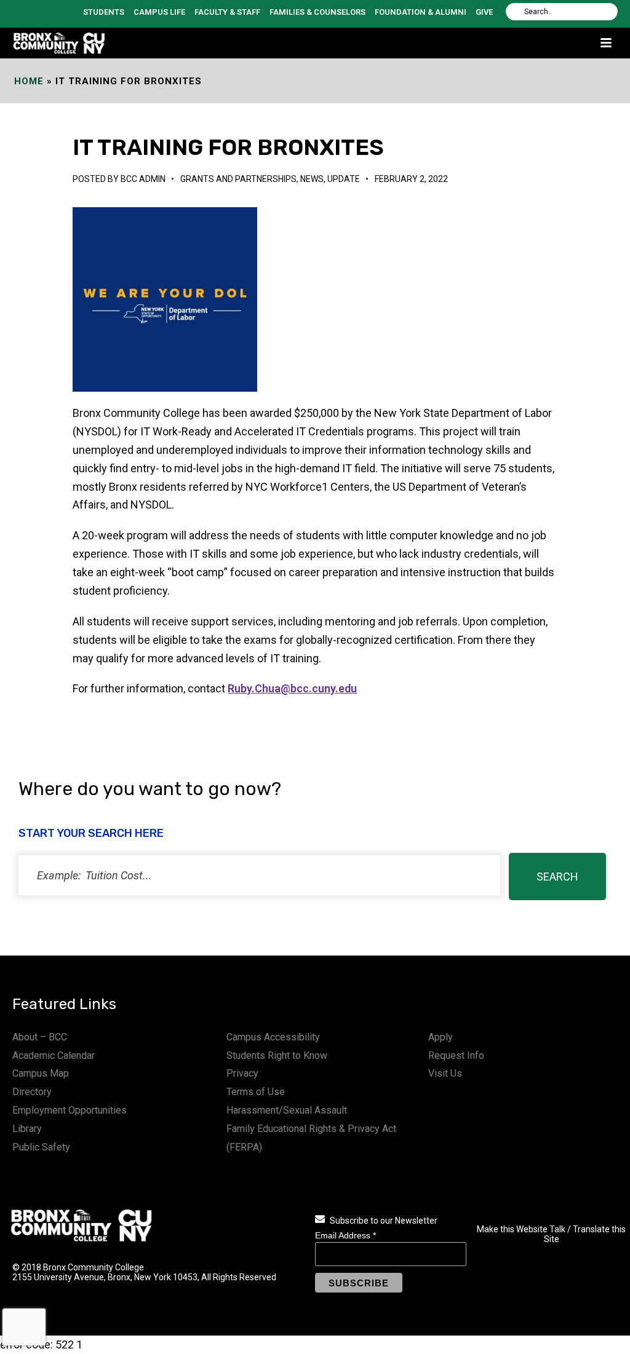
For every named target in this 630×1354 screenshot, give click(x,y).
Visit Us (445, 1073)
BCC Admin (143, 179)
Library (27, 1128)
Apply (440, 1037)
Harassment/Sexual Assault (286, 1110)
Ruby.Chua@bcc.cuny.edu (292, 688)
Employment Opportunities (69, 1110)
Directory (32, 1092)
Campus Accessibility (273, 1037)
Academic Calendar (53, 1055)
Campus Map (40, 1073)
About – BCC (39, 1037)
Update (343, 179)
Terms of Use (255, 1092)
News (312, 179)
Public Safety (41, 1147)
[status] (259, 875)
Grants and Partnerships (238, 179)
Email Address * (345, 1235)
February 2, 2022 (411, 179)
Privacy (242, 1073)
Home (29, 81)
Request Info (456, 1055)
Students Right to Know (276, 1055)
